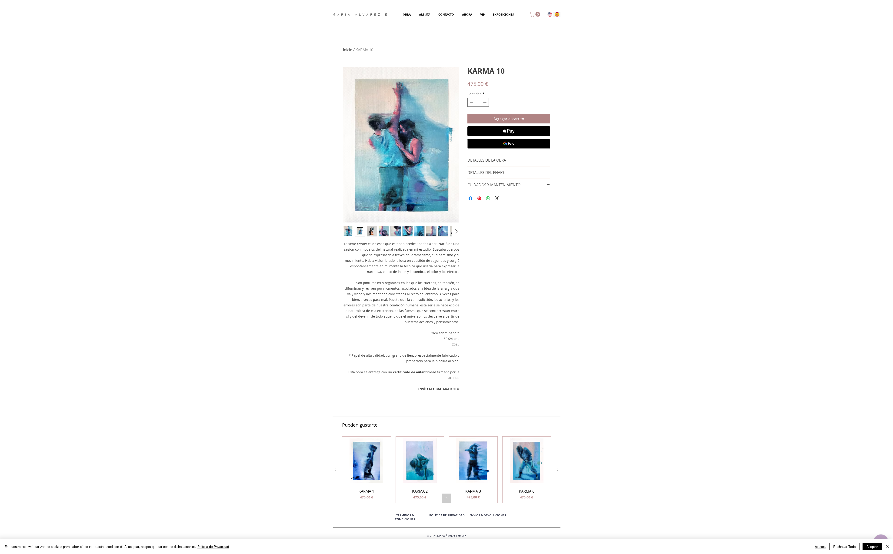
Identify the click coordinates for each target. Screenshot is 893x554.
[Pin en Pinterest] (479, 198)
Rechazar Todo (844, 546)
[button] (535, 14)
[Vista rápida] (366, 461)
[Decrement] (471, 102)
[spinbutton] (478, 102)
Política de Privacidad (213, 546)
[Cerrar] (887, 546)
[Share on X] (497, 198)
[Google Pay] (508, 144)
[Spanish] (557, 14)
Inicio (347, 49)
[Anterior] (335, 470)
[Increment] (485, 102)
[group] (446, 470)
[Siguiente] (557, 470)
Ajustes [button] (820, 546)
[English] (549, 14)
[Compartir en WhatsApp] (488, 198)
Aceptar (872, 546)
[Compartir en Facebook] (470, 198)
